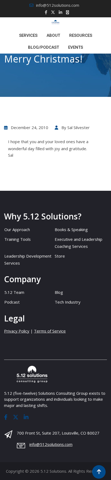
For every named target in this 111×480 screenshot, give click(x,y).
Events (75, 47)
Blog (59, 292)
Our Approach (17, 229)
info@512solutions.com (57, 5)
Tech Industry (68, 302)
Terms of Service (50, 331)
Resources (80, 35)
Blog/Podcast (43, 47)
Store (60, 256)
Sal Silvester (78, 127)
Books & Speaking (71, 229)
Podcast (12, 302)
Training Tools (17, 239)
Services (28, 35)
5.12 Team (14, 292)
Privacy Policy (16, 331)
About (53, 35)
